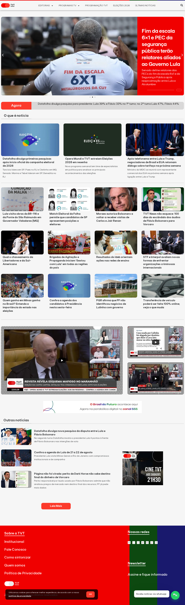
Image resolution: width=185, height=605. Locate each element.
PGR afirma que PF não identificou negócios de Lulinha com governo (111, 304)
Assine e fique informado (147, 574)
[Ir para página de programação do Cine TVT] (92, 412)
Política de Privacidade (23, 573)
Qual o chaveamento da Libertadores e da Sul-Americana (18, 261)
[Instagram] (138, 542)
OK (90, 594)
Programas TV (67, 5)
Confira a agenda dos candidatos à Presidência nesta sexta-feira (66, 304)
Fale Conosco (15, 549)
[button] (181, 5)
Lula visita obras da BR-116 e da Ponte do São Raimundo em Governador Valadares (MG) (22, 217)
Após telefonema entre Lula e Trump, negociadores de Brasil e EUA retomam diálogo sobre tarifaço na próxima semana (154, 162)
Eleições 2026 (121, 5)
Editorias (44, 5)
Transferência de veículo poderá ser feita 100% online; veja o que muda (161, 304)
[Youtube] (129, 542)
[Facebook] (147, 542)
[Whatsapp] (133, 542)
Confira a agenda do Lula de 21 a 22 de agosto (63, 452)
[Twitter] (142, 542)
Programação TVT (96, 5)
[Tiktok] (151, 542)
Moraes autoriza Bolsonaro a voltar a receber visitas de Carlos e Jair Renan (114, 217)
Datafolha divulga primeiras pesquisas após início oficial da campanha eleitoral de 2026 (28, 162)
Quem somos (14, 565)
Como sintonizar (17, 557)
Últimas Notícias (145, 5)
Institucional (14, 541)
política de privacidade (20, 596)
